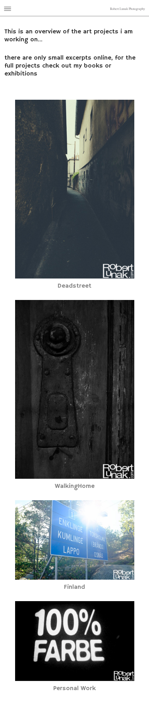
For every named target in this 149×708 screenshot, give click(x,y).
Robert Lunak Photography (127, 9)
